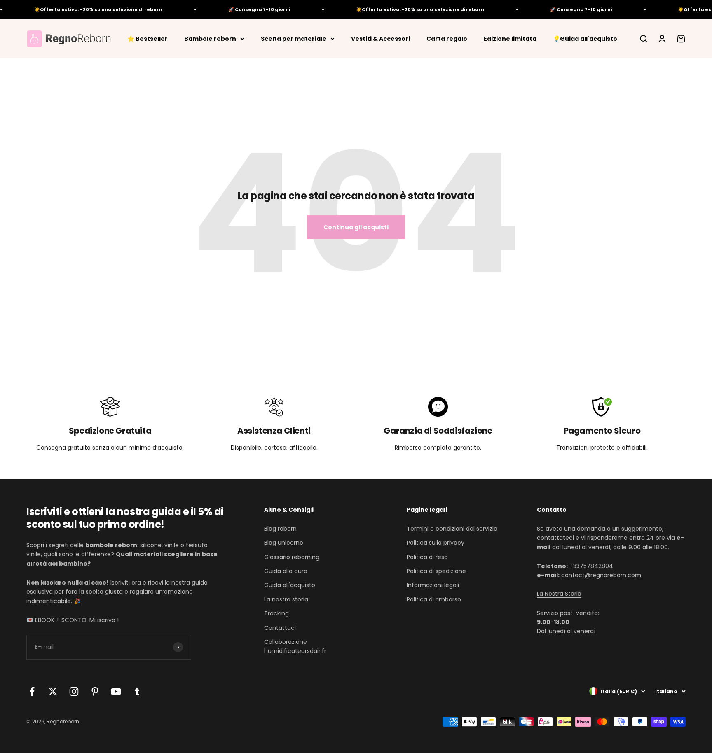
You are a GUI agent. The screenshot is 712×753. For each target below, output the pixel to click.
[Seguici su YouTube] (116, 691)
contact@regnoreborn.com (601, 575)
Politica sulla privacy (435, 543)
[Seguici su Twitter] (53, 691)
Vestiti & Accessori (380, 38)
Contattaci (280, 628)
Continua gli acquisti (356, 227)
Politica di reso (427, 557)
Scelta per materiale (293, 38)
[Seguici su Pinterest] (95, 691)
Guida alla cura (285, 571)
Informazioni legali (433, 585)
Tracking (276, 613)
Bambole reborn (210, 38)
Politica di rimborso (434, 599)
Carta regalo (446, 38)
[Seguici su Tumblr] (137, 691)
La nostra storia (286, 599)
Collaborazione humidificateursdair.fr (295, 646)
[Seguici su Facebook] (31, 691)
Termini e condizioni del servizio (452, 529)
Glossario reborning (291, 557)
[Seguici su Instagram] (74, 691)
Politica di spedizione (436, 571)
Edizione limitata (510, 38)
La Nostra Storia (559, 594)
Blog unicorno (283, 543)
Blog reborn (280, 529)
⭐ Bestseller (147, 38)
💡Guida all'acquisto (585, 38)
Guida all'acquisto (289, 585)
